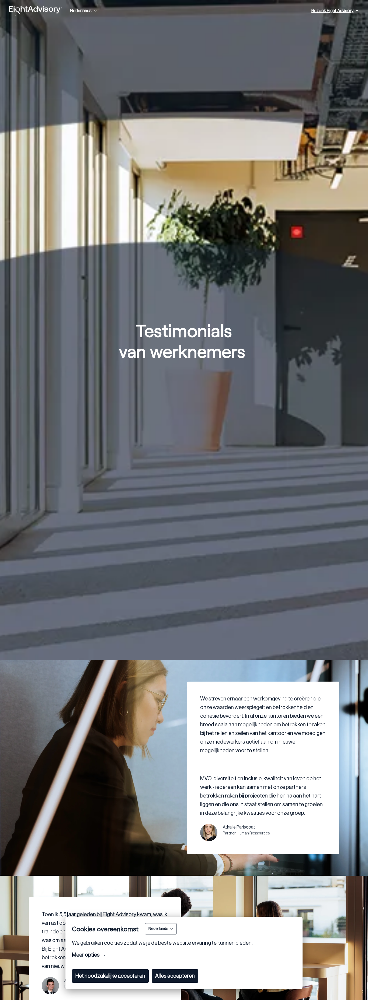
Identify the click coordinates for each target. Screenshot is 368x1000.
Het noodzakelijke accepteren (110, 976)
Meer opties (86, 955)
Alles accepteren (175, 976)
